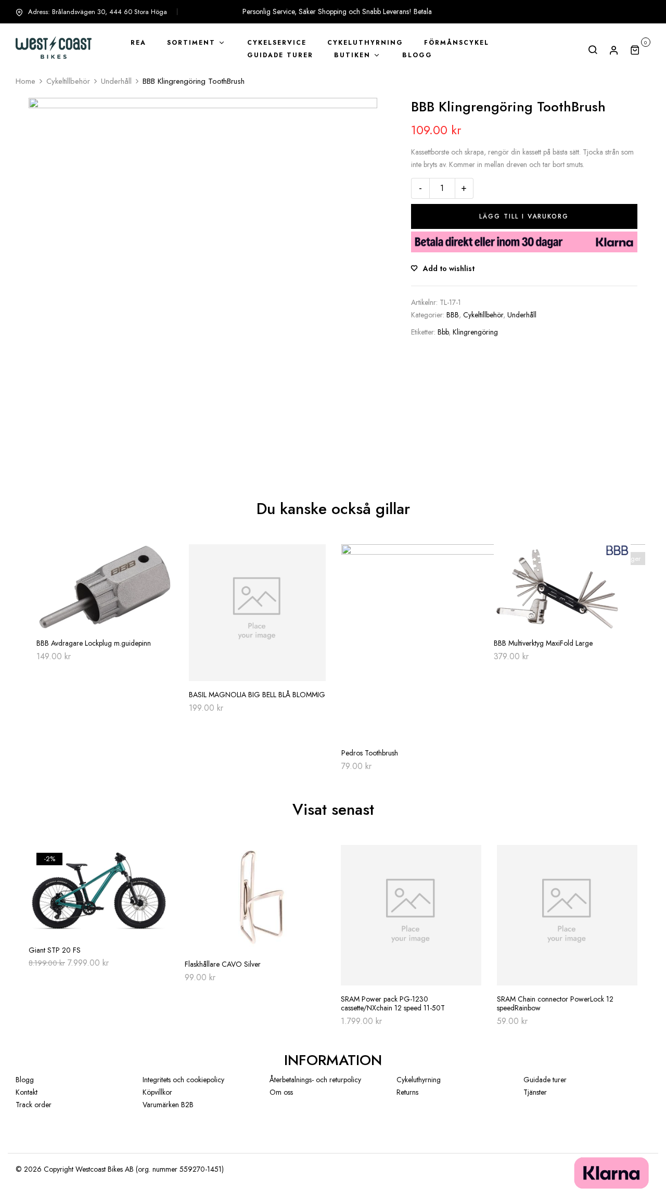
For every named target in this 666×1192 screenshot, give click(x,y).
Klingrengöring (475, 332)
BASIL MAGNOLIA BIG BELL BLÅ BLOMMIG (257, 694)
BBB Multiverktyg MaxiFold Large (543, 643)
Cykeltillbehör (68, 81)
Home (25, 81)
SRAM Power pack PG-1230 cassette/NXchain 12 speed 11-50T (393, 1003)
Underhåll (116, 81)
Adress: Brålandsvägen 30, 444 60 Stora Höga (97, 12)
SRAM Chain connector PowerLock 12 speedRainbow (555, 1003)
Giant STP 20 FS (55, 950)
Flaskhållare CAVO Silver (223, 964)
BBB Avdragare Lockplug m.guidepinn (93, 643)
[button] (640, 49)
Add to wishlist (449, 268)
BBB (452, 315)
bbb (443, 332)
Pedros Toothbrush (369, 753)
